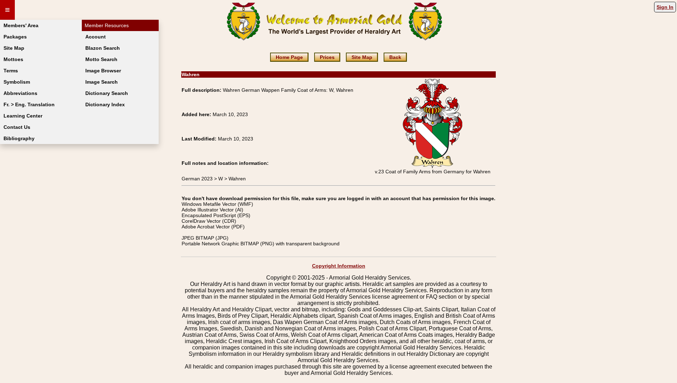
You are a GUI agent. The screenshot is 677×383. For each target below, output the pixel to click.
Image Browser (103, 70)
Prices (327, 57)
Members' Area (21, 25)
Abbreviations (20, 93)
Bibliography (19, 138)
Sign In (665, 7)
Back (395, 57)
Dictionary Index (105, 104)
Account (95, 37)
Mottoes (13, 59)
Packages (15, 37)
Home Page (289, 57)
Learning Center (23, 116)
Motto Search (101, 59)
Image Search (101, 82)
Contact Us (17, 127)
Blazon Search (102, 48)
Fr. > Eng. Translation (29, 104)
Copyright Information (338, 266)
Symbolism (17, 82)
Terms (11, 70)
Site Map (14, 48)
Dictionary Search (106, 93)
